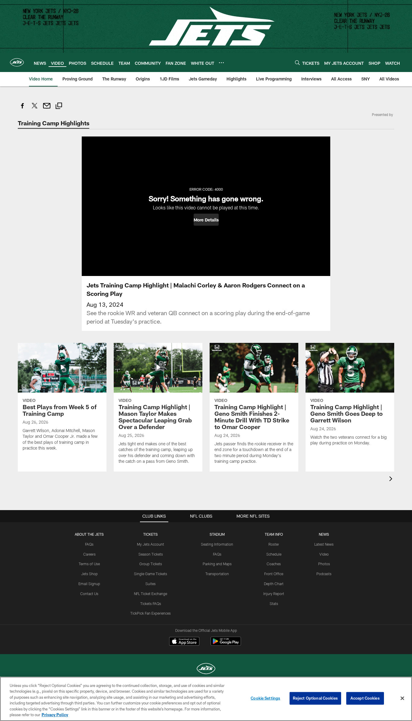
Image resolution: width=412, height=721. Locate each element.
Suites (150, 584)
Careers (89, 554)
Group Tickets (150, 564)
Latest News (324, 544)
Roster (273, 544)
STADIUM (217, 534)
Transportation (217, 574)
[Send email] (47, 108)
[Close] (402, 698)
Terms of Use (89, 564)
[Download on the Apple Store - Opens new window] (184, 642)
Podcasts (323, 574)
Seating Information (217, 544)
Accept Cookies (365, 698)
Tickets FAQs (150, 603)
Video (324, 554)
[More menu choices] (221, 62)
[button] (206, 220)
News (324, 534)
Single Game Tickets (150, 574)
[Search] (297, 62)
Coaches (274, 564)
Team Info (274, 534)
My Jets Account (150, 544)
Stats (274, 603)
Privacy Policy (55, 714)
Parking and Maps (217, 564)
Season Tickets (150, 554)
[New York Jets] (206, 669)
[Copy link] (59, 106)
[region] (206, 699)
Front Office (273, 574)
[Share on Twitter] (35, 108)
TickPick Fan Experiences (150, 613)
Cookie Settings (265, 698)
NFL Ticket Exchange (150, 593)
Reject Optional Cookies (315, 698)
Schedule (273, 554)
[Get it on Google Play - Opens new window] (226, 644)
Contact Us (89, 593)
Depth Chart (274, 584)
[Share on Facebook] (22, 108)
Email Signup (89, 584)
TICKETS (150, 534)
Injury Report (273, 593)
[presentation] (391, 479)
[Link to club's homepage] (17, 62)
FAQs (89, 544)
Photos (324, 564)
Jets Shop (89, 574)
